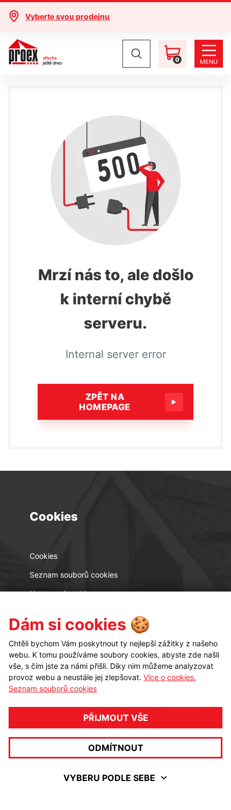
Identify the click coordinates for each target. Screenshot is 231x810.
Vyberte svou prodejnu (67, 16)
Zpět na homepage (105, 401)
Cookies (43, 555)
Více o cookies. (169, 677)
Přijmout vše (115, 717)
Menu (209, 61)
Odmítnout (115, 747)
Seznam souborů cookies (74, 574)
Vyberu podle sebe (109, 777)
